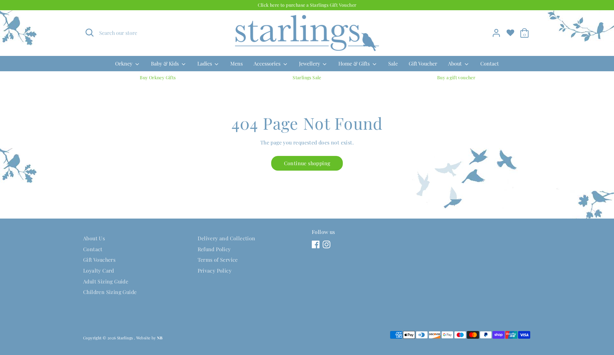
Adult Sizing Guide (105, 281)
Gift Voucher (423, 63)
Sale (393, 63)
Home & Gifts (354, 63)
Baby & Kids (165, 63)
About (455, 63)
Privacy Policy (215, 270)
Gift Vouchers (99, 259)
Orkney (124, 63)
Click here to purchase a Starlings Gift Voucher (307, 5)
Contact (489, 63)
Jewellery (310, 63)
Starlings (125, 337)
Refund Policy (214, 249)
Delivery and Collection (227, 238)
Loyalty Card (98, 270)
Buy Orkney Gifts (158, 77)
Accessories (268, 63)
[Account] (496, 33)
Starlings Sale (307, 77)
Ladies (205, 63)
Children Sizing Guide (110, 292)
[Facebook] (315, 244)
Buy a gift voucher (456, 77)
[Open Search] (89, 32)
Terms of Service (218, 259)
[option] (157, 77)
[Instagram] (326, 244)
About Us (94, 238)
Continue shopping (307, 163)
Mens (236, 63)
